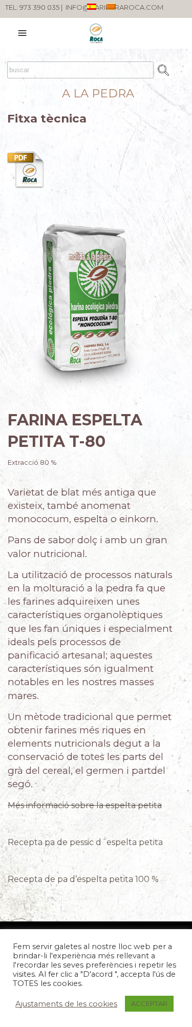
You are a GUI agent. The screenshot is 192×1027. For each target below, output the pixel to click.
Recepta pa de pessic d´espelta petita (85, 842)
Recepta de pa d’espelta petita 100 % (83, 879)
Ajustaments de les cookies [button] (66, 1004)
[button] (23, 33)
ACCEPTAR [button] (149, 1003)
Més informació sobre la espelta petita (85, 805)
